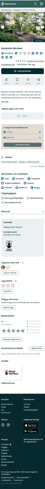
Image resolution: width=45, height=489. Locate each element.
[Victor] (8, 267)
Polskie (4, 453)
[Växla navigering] (41, 3)
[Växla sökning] (35, 3)
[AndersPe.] (3, 267)
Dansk (4, 465)
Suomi (4, 459)
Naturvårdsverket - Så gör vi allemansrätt (20, 162)
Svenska (5, 444)
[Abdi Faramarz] (8, 286)
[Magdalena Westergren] (13, 286)
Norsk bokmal (7, 462)
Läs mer (5, 101)
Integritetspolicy (8, 477)
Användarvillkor (23, 477)
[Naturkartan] (8, 4)
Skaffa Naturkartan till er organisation (33, 440)
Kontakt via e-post (11, 234)
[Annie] (3, 286)
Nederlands (6, 456)
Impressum (18, 480)
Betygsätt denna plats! (35, 61)
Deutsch (5, 450)
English (4, 447)
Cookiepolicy (6, 480)
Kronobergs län (8, 64)
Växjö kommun (8, 383)
